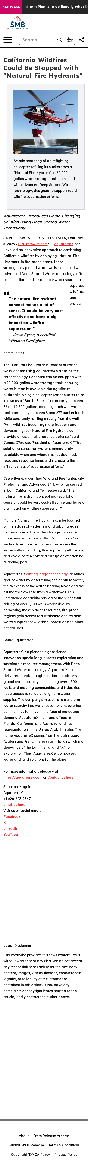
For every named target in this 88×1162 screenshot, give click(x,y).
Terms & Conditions (63, 1145)
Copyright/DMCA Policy (30, 1154)
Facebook (11, 816)
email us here (14, 804)
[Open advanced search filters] (70, 40)
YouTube (10, 834)
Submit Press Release (26, 1145)
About (24, 1136)
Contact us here (60, 777)
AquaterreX (63, 244)
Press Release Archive (51, 1136)
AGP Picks (11, 7)
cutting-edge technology (47, 574)
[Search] (59, 40)
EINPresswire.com (32, 244)
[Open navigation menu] (7, 39)
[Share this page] (82, 39)
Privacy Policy (65, 1154)
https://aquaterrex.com (22, 777)
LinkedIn (10, 828)
